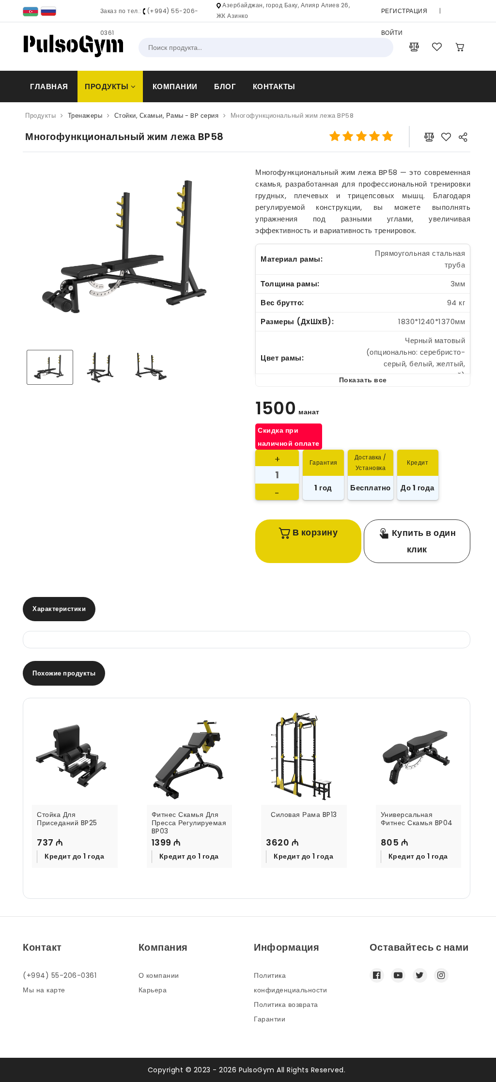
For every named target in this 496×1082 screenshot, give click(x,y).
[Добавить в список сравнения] (429, 136)
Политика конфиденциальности (290, 983)
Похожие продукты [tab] (63, 673)
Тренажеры (85, 115)
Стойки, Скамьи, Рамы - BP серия (166, 115)
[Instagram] (441, 975)
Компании (175, 86)
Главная (49, 86)
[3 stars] (361, 136)
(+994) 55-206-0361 (59, 975)
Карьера (153, 990)
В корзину (314, 532)
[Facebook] (377, 975)
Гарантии (269, 1019)
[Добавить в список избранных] (446, 136)
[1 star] (334, 136)
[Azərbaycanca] (30, 11)
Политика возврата (286, 1004)
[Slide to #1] (50, 367)
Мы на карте (44, 990)
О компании (159, 975)
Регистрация (404, 11)
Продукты (108, 86)
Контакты (274, 86)
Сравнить (81, 864)
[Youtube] (398, 975)
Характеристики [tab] (59, 608)
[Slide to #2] (150, 367)
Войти (392, 33)
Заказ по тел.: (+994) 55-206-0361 (149, 22)
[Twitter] (420, 975)
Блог (225, 86)
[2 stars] (348, 136)
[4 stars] (374, 136)
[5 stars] (387, 136)
